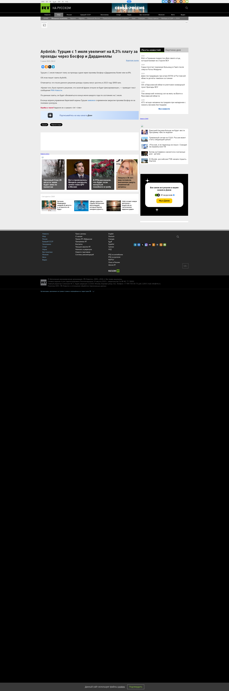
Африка (81, 18)
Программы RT (81, 241)
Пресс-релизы (80, 234)
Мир (58, 15)
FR (50, 2)
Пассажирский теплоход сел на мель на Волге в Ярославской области (161, 94)
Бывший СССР (86, 15)
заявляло (91, 100)
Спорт (118, 15)
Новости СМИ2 (144, 118)
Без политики (144, 15)
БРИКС (46, 18)
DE (47, 2)
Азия (133, 18)
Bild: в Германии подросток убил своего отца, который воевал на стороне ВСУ (160, 59)
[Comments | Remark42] (90, 141)
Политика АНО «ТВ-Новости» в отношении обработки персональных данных (77, 286)
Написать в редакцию (83, 249)
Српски (111, 246)
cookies (121, 687)
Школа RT (112, 265)
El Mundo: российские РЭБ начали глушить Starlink (167, 160)
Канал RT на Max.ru (172, 1)
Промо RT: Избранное (83, 239)
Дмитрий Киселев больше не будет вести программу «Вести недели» (167, 131)
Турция (44, 124)
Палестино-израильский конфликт (116, 18)
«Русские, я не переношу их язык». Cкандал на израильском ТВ (168, 146)
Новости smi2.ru (45, 154)
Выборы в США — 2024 (170, 18)
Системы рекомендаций (84, 254)
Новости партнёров (82, 252)
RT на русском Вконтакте (166, 1)
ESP (59, 2)
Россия (69, 15)
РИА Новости (56, 90)
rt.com (63, 281)
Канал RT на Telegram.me (163, 1)
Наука (129, 15)
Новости (47, 15)
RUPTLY (111, 259)
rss (184, 1)
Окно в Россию (114, 262)
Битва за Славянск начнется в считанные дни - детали (167, 153)
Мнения (161, 15)
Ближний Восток (93, 18)
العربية (54, 2)
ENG (43, 2)
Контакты (79, 244)
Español (111, 244)
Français (111, 239)
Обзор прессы (153, 18)
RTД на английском (115, 254)
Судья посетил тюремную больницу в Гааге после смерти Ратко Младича (162, 68)
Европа (73, 18)
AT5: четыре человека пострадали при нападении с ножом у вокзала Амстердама (163, 103)
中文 (66, 2)
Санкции (141, 18)
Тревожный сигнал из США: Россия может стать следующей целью (167, 138)
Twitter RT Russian (169, 1)
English (111, 233)
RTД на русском (114, 257)
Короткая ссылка (132, 60)
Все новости (164, 108)
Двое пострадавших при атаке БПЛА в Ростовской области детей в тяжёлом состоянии (163, 76)
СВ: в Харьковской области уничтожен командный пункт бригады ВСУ (163, 85)
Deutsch (111, 236)
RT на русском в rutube (175, 1)
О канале (78, 236)
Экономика (104, 15)
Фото (173, 15)
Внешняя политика (59, 18)
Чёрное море (56, 124)
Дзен (89, 115)
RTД (129, 2)
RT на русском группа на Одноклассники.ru (178, 1)
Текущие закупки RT (83, 247)
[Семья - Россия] (130, 8)
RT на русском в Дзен (181, 1)
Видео (183, 15)
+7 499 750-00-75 (131, 283)
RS (63, 2)
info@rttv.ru (156, 283)
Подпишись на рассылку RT (187, 1)
